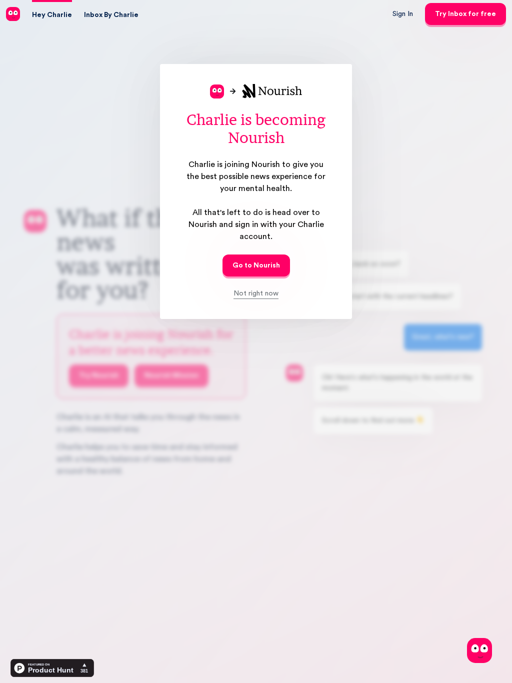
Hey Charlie (52, 15)
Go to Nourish (256, 265)
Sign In (402, 14)
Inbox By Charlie (111, 15)
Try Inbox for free (465, 14)
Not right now (256, 293)
